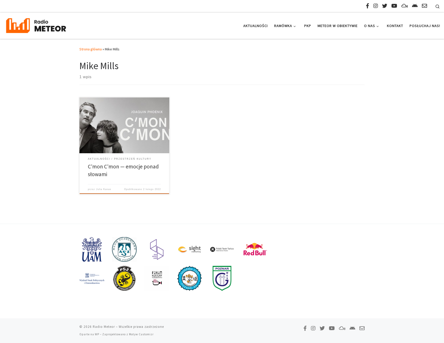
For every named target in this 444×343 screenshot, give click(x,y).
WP (97, 334)
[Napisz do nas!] (424, 6)
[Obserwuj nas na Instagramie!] (375, 6)
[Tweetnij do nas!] (384, 6)
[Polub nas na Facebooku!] (367, 6)
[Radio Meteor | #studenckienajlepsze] (36, 25)
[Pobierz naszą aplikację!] (415, 6)
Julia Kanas (103, 189)
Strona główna (90, 49)
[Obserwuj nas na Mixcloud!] (404, 6)
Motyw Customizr (141, 334)
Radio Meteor (104, 326)
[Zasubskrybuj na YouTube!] (394, 6)
